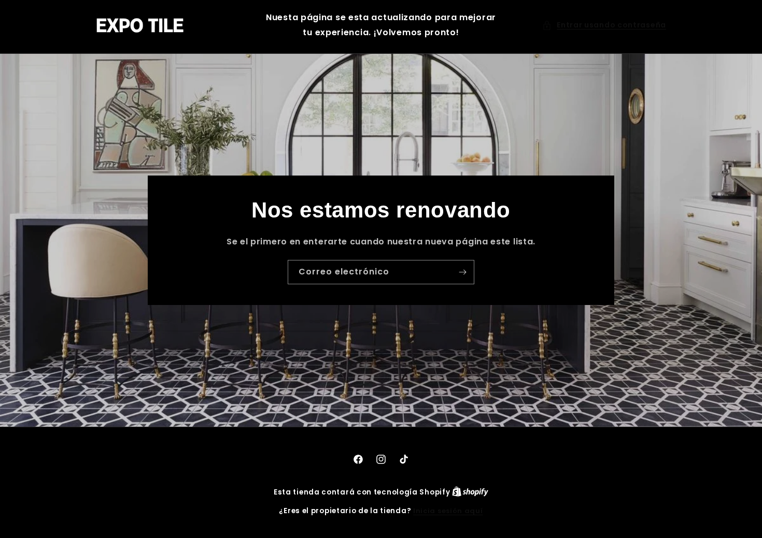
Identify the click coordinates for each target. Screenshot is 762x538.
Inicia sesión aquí (448, 511)
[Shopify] (470, 492)
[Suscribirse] (462, 271)
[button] (604, 25)
